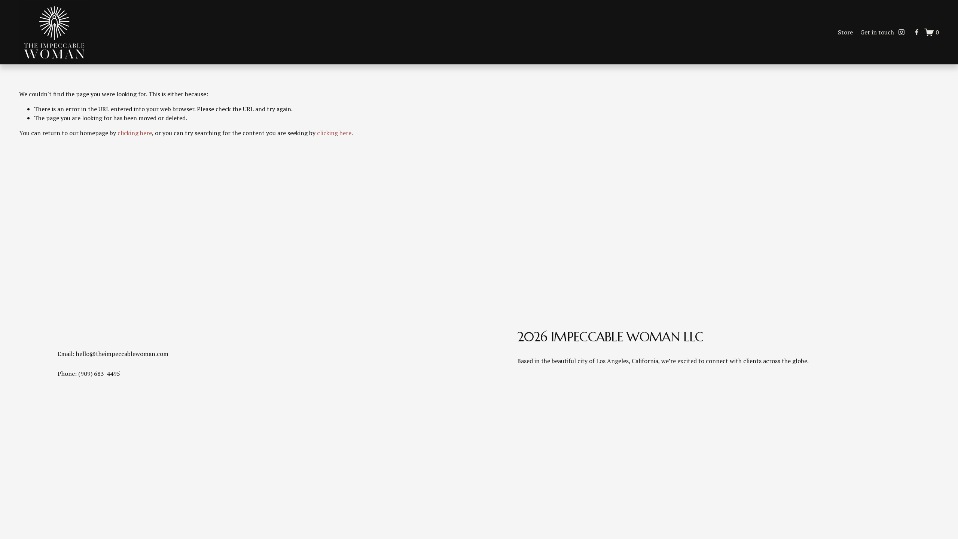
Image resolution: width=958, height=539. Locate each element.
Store (845, 32)
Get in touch (877, 32)
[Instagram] (901, 32)
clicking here (135, 133)
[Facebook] (917, 32)
